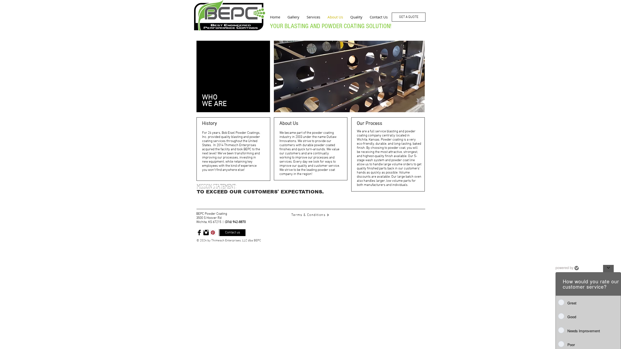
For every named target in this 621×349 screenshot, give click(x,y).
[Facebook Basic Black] (199, 232)
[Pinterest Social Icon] (213, 232)
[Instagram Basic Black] (206, 232)
